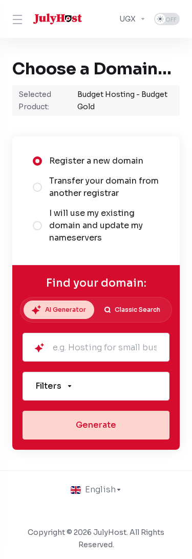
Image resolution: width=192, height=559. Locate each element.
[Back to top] (96, 509)
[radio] (37, 161)
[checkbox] (37, 295)
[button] (96, 386)
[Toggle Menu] (15, 19)
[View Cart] (104, 19)
